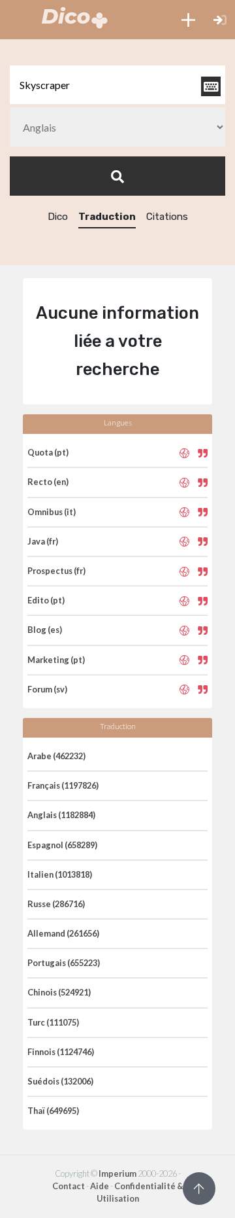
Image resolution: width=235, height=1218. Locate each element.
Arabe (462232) (56, 756)
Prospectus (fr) (56, 570)
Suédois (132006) (60, 1081)
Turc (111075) (53, 1022)
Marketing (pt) (56, 659)
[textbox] (117, 84)
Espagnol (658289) (62, 845)
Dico (58, 217)
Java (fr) (42, 541)
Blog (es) (44, 629)
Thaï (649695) (53, 1110)
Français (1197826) (63, 785)
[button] (188, 19)
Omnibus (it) (51, 512)
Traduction (107, 217)
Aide (99, 1186)
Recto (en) (48, 481)
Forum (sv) (47, 689)
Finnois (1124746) (60, 1052)
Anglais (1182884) (61, 815)
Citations (167, 217)
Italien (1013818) (59, 874)
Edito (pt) (46, 600)
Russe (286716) (56, 904)
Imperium (117, 1173)
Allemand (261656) (63, 933)
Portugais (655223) (63, 963)
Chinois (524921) (59, 992)
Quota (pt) (48, 452)
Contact (68, 1186)
